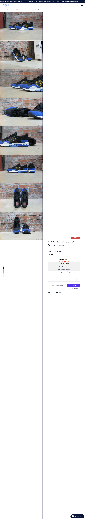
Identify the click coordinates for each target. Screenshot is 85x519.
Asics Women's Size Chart (64, 269)
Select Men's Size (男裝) (54, 251)
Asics (51, 238)
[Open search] (71, 5)
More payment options (73, 288)
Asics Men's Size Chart (64, 266)
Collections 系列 (14, 10)
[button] (64, 263)
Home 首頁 (5, 10)
